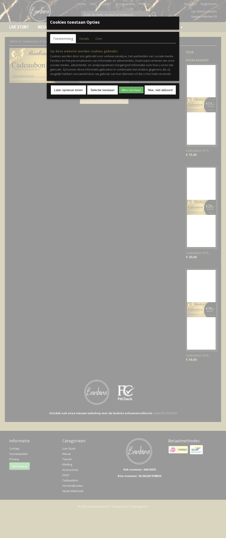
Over (98, 38)
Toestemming (63, 38)
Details (84, 38)
